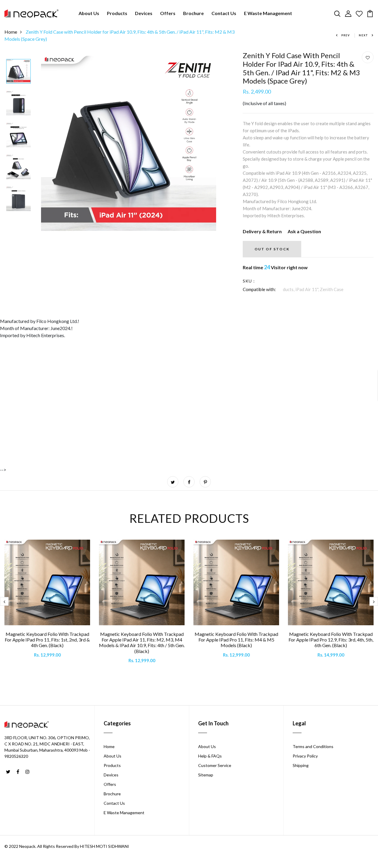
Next (363, 35)
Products (117, 13)
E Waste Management (268, 13)
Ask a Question (304, 231)
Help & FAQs (210, 755)
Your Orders (141, 438)
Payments (139, 431)
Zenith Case (331, 289)
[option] (18, 72)
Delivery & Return (262, 231)
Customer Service (214, 765)
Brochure (193, 13)
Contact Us (223, 13)
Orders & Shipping (147, 417)
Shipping (301, 765)
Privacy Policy (305, 755)
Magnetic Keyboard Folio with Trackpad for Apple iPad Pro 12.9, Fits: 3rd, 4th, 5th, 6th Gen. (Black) (331, 639)
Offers (167, 13)
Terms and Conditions (313, 746)
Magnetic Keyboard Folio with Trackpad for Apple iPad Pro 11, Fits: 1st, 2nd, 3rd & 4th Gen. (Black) (47, 639)
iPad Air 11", (307, 289)
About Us (89, 13)
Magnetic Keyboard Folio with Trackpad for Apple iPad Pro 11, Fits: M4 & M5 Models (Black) (236, 639)
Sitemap (205, 774)
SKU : (249, 280)
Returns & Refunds (147, 424)
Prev (345, 35)
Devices (143, 13)
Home (10, 32)
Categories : (255, 289)
